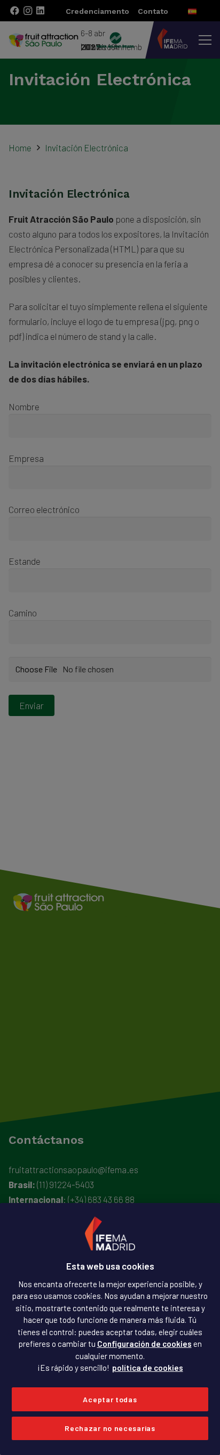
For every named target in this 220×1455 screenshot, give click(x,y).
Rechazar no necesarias (110, 1428)
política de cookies (147, 1367)
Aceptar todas (110, 1399)
